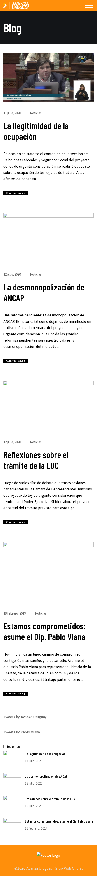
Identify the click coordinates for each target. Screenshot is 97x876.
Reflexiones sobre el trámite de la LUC (35, 460)
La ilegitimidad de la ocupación (36, 131)
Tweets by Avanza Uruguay (25, 717)
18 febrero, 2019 (14, 613)
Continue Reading (15, 193)
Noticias (36, 113)
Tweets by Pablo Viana (21, 732)
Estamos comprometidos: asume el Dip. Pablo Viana (44, 631)
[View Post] (48, 77)
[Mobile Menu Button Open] (89, 5)
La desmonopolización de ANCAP (46, 776)
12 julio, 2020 (12, 274)
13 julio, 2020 (12, 113)
